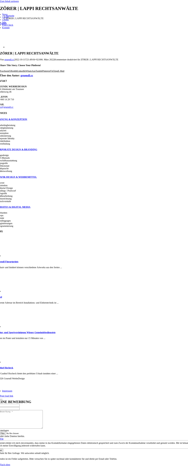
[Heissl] (15, 291)
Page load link (6, 396)
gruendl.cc (9, 59)
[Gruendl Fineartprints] (15, 255)
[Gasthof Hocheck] (15, 362)
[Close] (1, 399)
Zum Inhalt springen (9, 1)
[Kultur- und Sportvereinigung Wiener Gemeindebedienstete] (15, 326)
